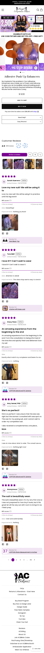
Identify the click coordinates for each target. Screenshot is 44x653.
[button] (10, 222)
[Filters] (35, 154)
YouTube (22, 619)
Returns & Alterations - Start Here (22, 591)
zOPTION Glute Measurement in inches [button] (23, 552)
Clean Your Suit (22, 622)
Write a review (14, 154)
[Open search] (30, 154)
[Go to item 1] (8, 164)
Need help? (22, 117)
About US (22, 634)
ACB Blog (22, 631)
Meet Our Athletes (22, 650)
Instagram (22, 613)
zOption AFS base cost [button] (17, 309)
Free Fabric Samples (22, 610)
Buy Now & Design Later (22, 604)
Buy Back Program (22, 601)
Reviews (22, 628)
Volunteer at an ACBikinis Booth (22, 643)
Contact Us (22, 594)
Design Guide (22, 607)
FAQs (22, 588)
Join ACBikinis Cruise (22, 637)
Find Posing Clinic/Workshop (22, 640)
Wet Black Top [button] (14, 241)
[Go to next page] (35, 559)
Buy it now (22, 106)
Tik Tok (22, 616)
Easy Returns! (22, 122)
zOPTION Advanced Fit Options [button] (20, 391)
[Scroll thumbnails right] (39, 164)
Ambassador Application (22, 647)
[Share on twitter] (7, 234)
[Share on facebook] (3, 233)
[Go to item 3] (30, 164)
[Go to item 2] (19, 164)
